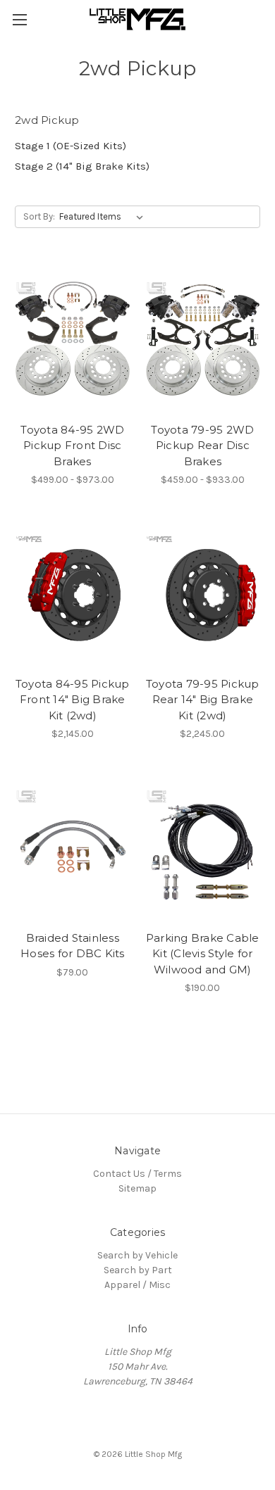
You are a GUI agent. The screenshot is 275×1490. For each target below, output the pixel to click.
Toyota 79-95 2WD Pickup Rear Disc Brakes (202, 445)
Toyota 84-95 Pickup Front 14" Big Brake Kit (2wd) (73, 699)
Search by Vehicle (137, 1255)
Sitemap (137, 1188)
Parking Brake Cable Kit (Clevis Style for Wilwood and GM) (202, 953)
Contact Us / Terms (137, 1174)
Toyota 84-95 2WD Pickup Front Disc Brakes (72, 445)
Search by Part (138, 1270)
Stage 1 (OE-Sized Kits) (70, 145)
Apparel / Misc (137, 1285)
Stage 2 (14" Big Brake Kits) (82, 166)
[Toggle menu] (19, 19)
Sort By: (39, 216)
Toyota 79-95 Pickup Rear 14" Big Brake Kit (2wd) (202, 699)
